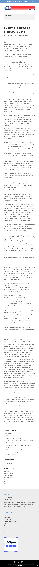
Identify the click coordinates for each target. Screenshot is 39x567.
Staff (5, 515)
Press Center (7, 519)
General (21, 35)
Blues (7, 35)
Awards (6, 481)
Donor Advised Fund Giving (12, 452)
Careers (6, 523)
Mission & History (8, 473)
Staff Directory (8, 477)
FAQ (5, 483)
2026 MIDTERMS (9, 433)
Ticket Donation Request (10, 521)
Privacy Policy (7, 517)
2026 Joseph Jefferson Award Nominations (16, 450)
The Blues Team (8, 475)
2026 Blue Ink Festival (11, 436)
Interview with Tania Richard (13, 438)
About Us (6, 471)
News (26, 35)
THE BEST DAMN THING (11, 455)
